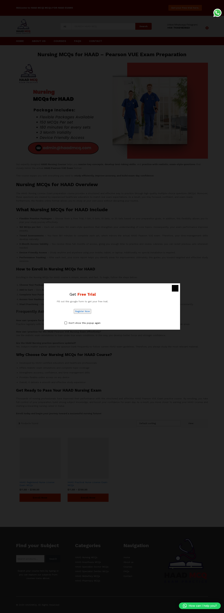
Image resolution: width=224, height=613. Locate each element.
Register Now (82, 311)
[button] (200, 605)
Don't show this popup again (85, 323)
